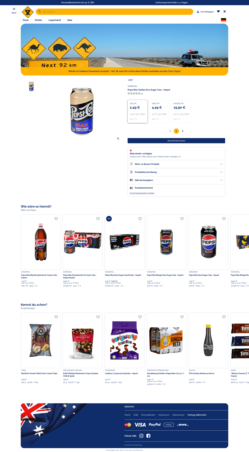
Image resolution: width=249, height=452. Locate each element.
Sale (69, 20)
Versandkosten (148, 415)
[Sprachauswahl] (223, 20)
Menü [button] (14, 12)
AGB (136, 415)
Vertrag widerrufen (197, 415)
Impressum (163, 415)
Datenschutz (178, 415)
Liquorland (55, 20)
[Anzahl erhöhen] (170, 131)
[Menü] (14, 8)
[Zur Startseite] (28, 17)
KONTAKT (129, 407)
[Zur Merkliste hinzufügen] (56, 219)
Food (25, 20)
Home (127, 415)
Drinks (38, 20)
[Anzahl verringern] (182, 131)
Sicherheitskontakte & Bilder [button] (142, 193)
